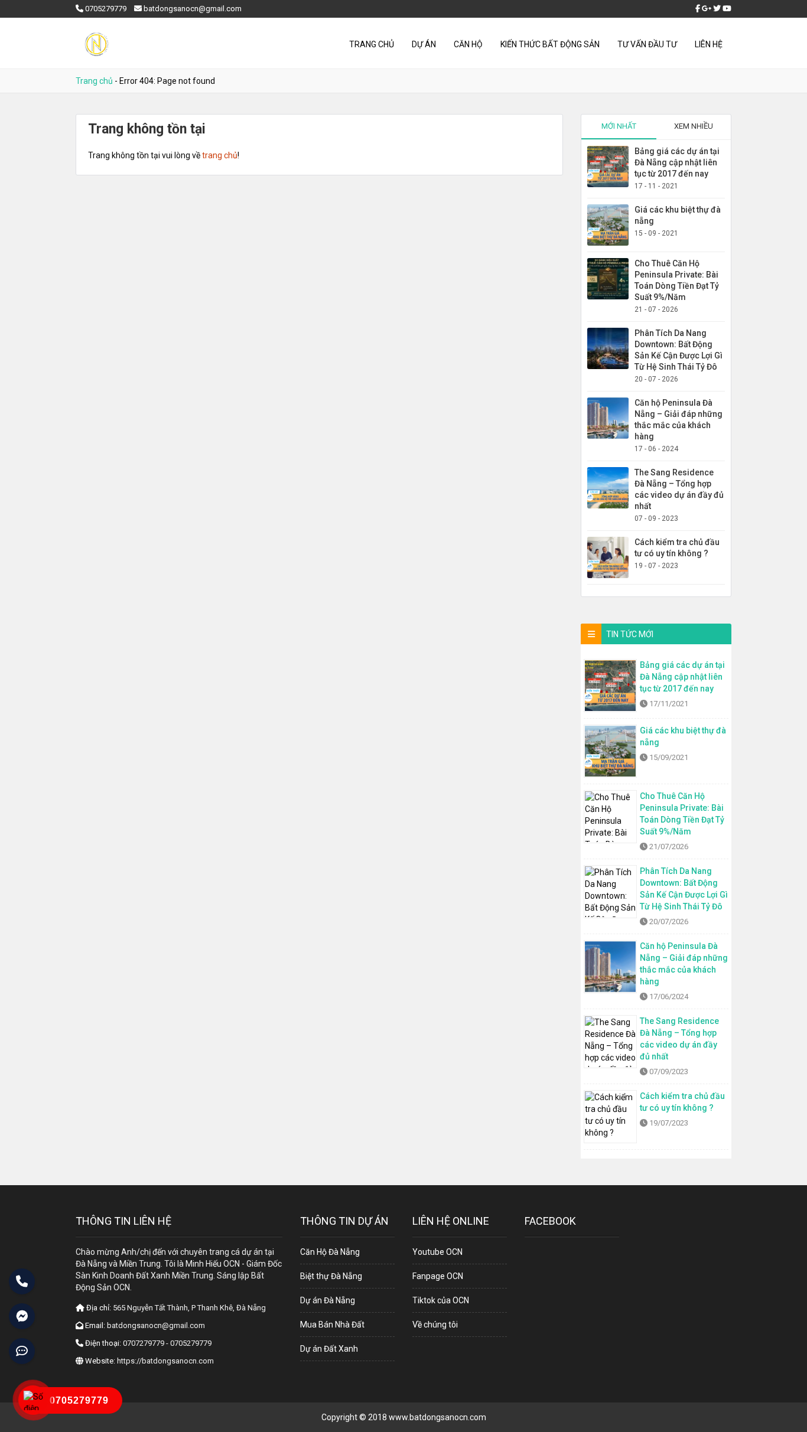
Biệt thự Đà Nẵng (331, 1276)
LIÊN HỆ (709, 44)
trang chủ (219, 155)
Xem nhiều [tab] (693, 126)
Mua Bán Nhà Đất (332, 1324)
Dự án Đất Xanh (329, 1348)
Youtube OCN (437, 1252)
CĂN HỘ (468, 44)
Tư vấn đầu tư (647, 44)
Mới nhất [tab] (618, 126)
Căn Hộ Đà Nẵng (330, 1252)
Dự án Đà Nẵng (327, 1300)
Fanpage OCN (437, 1276)
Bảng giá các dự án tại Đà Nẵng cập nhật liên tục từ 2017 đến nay (677, 162)
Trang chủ (371, 44)
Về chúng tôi (435, 1324)
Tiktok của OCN (440, 1300)
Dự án (424, 44)
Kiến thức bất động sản (550, 44)
